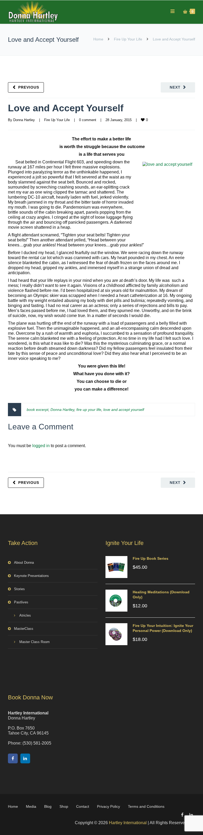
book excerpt (37, 409)
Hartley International (128, 822)
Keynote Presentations (31, 576)
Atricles (25, 615)
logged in (41, 445)
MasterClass (23, 629)
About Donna (24, 563)
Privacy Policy (108, 806)
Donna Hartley (24, 120)
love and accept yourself (123, 409)
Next (175, 87)
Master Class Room (34, 642)
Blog (48, 806)
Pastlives (21, 602)
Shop (63, 806)
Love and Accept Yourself (65, 108)
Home (98, 39)
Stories (19, 589)
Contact (82, 806)
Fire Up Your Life (128, 39)
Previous (28, 87)
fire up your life (88, 409)
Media (31, 806)
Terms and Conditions (146, 806)
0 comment (87, 120)
